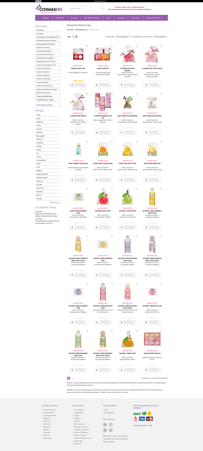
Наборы (47, 430)
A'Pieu (38, 115)
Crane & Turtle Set (78, 67)
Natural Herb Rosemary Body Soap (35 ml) (102, 353)
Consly (38, 157)
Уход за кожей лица (44, 68)
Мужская (47, 432)
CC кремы (40, 33)
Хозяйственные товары (45, 100)
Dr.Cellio (39, 185)
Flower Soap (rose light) (152, 67)
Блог (109, 18)
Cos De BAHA (40, 160)
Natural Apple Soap (103, 209)
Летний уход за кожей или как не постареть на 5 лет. (47, 222)
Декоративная (49, 413)
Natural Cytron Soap (127, 209)
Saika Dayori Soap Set (152, 352)
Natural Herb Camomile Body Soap (152, 210)
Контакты (135, 18)
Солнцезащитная (50, 415)
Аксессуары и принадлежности (48, 37)
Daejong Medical (42, 174)
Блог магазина (79, 424)
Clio (37, 153)
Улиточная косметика (45, 105)
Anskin (38, 125)
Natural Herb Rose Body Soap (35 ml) (127, 305)
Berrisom (39, 139)
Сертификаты (79, 413)
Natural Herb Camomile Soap (102, 258)
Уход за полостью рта (44, 86)
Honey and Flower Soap (102, 162)
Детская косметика (43, 93)
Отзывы (121, 18)
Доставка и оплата (92, 18)
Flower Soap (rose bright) (127, 68)
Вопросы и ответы (80, 427)
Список (73, 37)
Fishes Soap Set (103, 67)
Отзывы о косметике (81, 430)
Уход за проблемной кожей (47, 89)
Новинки (60, 18)
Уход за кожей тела (44, 79)
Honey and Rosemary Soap (78, 210)
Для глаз (47, 421)
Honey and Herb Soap (152, 162)
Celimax (39, 146)
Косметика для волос (44, 51)
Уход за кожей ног (43, 72)
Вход (106, 410)
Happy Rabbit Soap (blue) (78, 162)
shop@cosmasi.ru (100, 1)
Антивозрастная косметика (46, 40)
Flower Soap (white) (78, 114)
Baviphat (39, 132)
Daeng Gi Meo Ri (42, 177)
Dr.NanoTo (40, 188)
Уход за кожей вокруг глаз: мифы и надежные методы (46, 215)
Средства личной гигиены (46, 61)
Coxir (38, 167)
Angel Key (39, 122)
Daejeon (39, 171)
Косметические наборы (45, 58)
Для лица (47, 418)
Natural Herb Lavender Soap (78, 305)
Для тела (47, 424)
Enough (39, 198)
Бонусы (77, 421)
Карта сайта (78, 441)
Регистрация (109, 413)
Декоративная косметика (46, 44)
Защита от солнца (43, 47)
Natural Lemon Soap (127, 352)
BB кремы (40, 30)
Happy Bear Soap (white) (152, 114)
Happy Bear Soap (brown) (127, 114)
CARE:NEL (39, 143)
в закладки (87, 46)
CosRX (38, 164)
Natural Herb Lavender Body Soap (127, 258)
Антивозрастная (49, 410)
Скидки (46, 18)
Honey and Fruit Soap (127, 162)
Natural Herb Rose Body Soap (103, 305)
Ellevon (38, 195)
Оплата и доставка (80, 432)
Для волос (47, 427)
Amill (38, 118)
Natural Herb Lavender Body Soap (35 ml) (152, 258)
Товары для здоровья (44, 96)
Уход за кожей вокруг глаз (46, 65)
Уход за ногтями (43, 82)
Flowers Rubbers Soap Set (103, 115)
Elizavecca (39, 191)
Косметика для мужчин (45, 54)
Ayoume (39, 129)
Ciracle (38, 150)
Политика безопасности (83, 438)
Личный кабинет (153, 18)
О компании (78, 410)
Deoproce (39, 181)
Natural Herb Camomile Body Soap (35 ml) (78, 258)
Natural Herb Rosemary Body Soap (78, 353)
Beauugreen (40, 136)
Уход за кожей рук (43, 75)
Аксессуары (48, 438)
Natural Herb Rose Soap (152, 304)
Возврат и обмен (80, 435)
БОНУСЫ (74, 18)
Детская (46, 435)
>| (81, 378)
